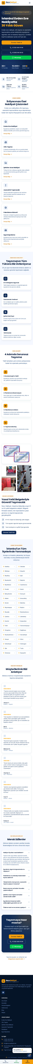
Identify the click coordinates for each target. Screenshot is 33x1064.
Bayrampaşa (10, 607)
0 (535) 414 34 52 (17, 52)
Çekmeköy (25, 616)
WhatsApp (17, 57)
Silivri (25, 639)
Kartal (25, 589)
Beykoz (25, 607)
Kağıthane (25, 630)
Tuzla (25, 648)
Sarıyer (10, 639)
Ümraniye (10, 653)
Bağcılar (25, 580)
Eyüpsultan (25, 621)
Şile (10, 648)
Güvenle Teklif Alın (9, 532)
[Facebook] (3, 992)
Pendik (10, 589)
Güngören (10, 630)
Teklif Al (27, 1062)
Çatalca (10, 616)
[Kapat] (30, 1049)
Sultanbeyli (10, 643)
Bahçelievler (10, 593)
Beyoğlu (10, 612)
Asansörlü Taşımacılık (7, 1027)
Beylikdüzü (10, 584)
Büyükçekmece (25, 612)
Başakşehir (10, 580)
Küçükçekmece (10, 634)
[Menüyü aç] (29, 3)
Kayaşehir (25, 653)
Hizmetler (4, 1003)
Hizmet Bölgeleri (6, 1005)
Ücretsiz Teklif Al (16, 42)
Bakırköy (25, 603)
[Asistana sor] (29, 1055)
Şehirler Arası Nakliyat (7, 1024)
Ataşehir (25, 571)
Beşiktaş (10, 575)
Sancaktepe (25, 634)
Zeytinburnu (25, 584)
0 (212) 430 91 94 (17, 47)
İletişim (3, 1012)
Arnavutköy (25, 598)
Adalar (10, 598)
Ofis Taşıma (5, 1022)
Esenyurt (25, 593)
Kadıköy (10, 566)
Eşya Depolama (6, 1031)
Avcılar (10, 603)
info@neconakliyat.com (10, 1043)
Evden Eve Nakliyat (7, 1020)
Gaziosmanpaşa (25, 625)
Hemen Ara (5, 1062)
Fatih (10, 625)
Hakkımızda (5, 1007)
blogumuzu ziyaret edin (15, 959)
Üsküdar (25, 566)
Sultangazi (25, 643)
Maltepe (10, 571)
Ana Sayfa (4, 1000)
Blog (3, 1010)
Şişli (25, 575)
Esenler (10, 621)
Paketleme (4, 1029)
